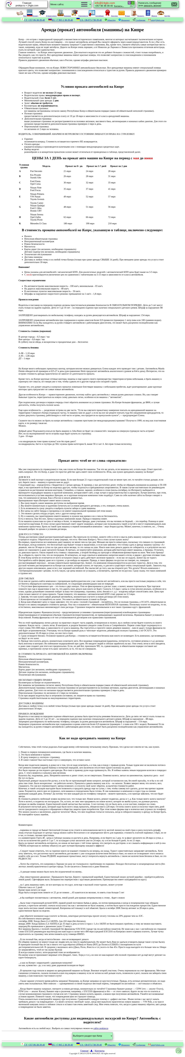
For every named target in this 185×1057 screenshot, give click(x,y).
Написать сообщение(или (149, 4)
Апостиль (114, 16)
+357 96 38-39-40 (109, 4)
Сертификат (99, 16)
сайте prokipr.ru (100, 1028)
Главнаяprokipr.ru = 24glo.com (27, 4)
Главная (84, 1050)
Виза (24, 16)
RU (62, 20)
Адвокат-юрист (51, 16)
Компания (67, 16)
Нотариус (140, 16)
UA (91, 20)
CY (34, 20)
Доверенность (83, 16)
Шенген (154, 16)
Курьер (127, 16)
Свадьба (167, 16)
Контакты (99, 1050)
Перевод (35, 16)
